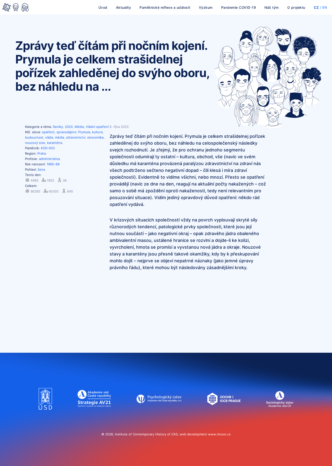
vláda (49, 137)
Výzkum (206, 7)
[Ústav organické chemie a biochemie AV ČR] (224, 414)
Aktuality (123, 7)
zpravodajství (66, 132)
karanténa (54, 143)
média (59, 137)
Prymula (84, 132)
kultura (97, 132)
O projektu (296, 7)
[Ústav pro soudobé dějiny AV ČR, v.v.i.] (45, 414)
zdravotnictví (75, 137)
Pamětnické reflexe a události (165, 7)
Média (79, 127)
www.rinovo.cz (219, 434)
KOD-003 (48, 148)
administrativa (49, 159)
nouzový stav (35, 143)
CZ (316, 7)
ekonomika (95, 137)
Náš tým (271, 7)
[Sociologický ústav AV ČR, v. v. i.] (279, 414)
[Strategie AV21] (94, 414)
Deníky (58, 127)
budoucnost (34, 137)
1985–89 (53, 164)
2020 (69, 127)
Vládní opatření (97, 127)
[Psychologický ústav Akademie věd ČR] (159, 414)
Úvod (102, 7)
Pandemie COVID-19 (238, 7)
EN (324, 7)
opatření (48, 132)
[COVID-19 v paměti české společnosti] (15, 7)
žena (41, 169)
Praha (41, 153)
